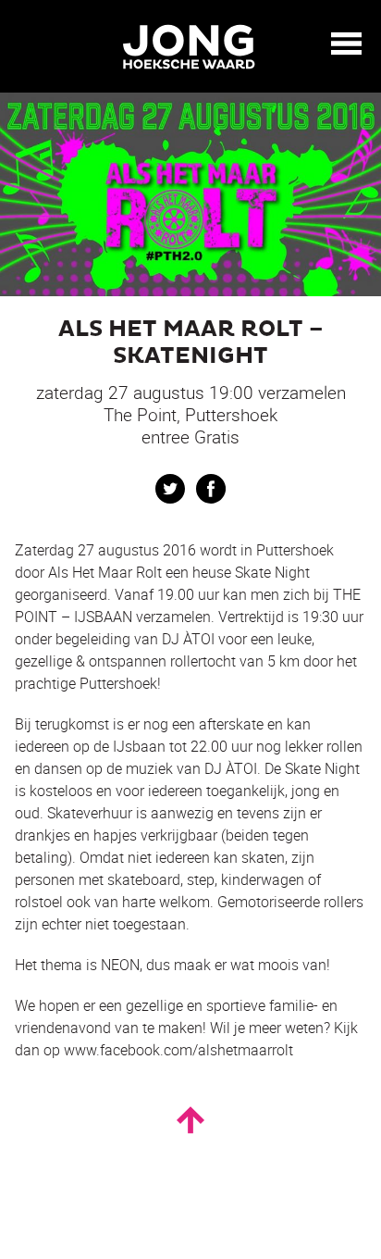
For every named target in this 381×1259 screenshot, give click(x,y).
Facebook (211, 489)
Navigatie (347, 43)
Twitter (170, 489)
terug (27, 44)
